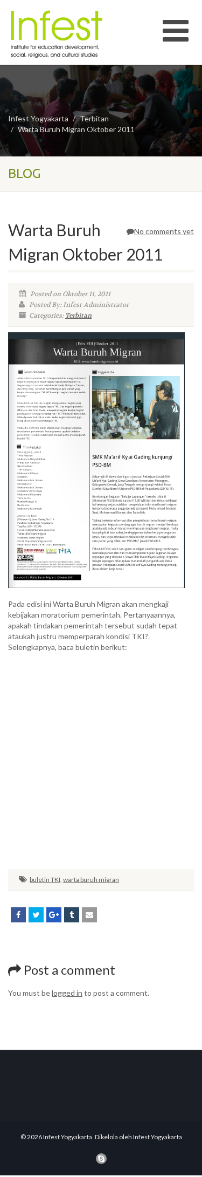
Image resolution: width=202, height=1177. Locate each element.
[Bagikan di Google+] (53, 914)
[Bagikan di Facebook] (18, 914)
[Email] (89, 914)
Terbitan (94, 118)
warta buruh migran (91, 879)
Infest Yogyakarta (38, 118)
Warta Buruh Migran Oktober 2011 (76, 129)
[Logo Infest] (67, 34)
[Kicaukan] (36, 914)
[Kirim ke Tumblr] (71, 914)
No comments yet (164, 231)
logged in (67, 992)
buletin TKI (45, 879)
